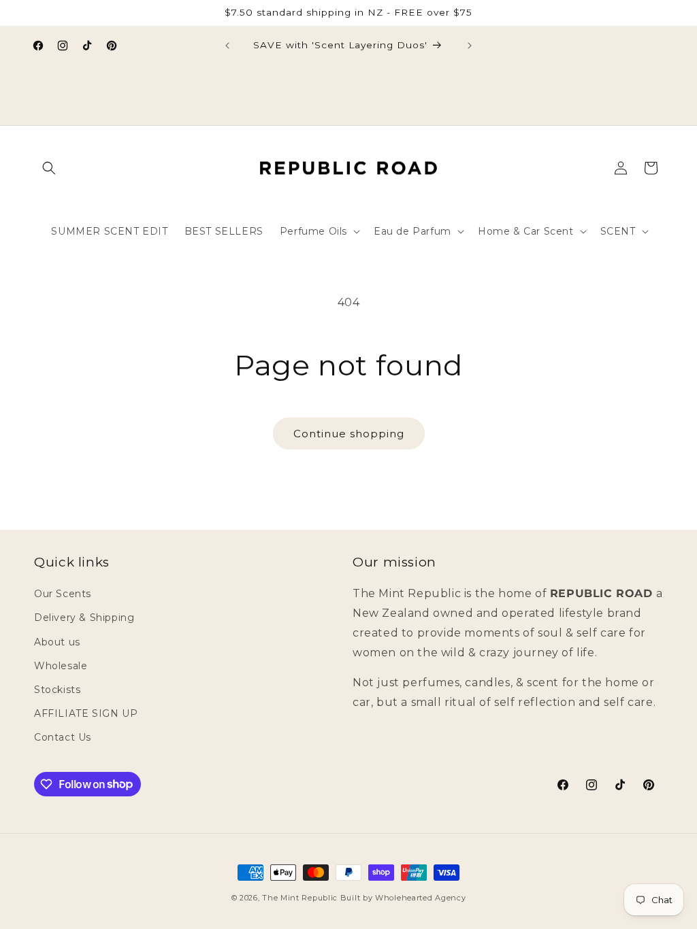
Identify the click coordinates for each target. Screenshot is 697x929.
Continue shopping (348, 433)
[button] (49, 168)
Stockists (57, 689)
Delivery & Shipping (84, 617)
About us (57, 642)
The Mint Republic (300, 897)
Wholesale (60, 666)
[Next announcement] (470, 45)
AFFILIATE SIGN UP (85, 713)
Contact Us (62, 737)
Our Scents (62, 594)
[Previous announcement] (227, 45)
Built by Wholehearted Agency (403, 897)
